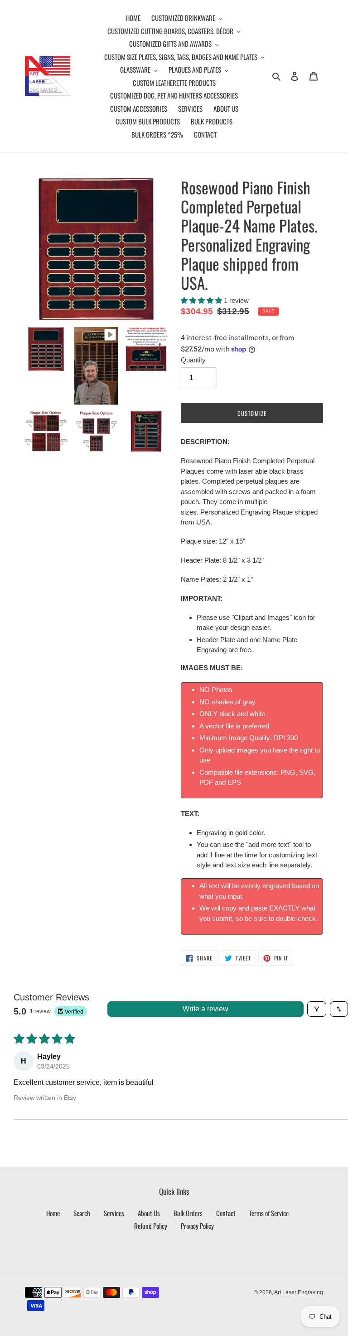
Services (114, 1213)
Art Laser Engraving (298, 1292)
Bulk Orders (188, 1213)
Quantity (193, 360)
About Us (149, 1213)
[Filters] (316, 1009)
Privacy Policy (197, 1226)
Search (81, 1213)
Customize (251, 413)
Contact (226, 1213)
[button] (202, 300)
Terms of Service (269, 1213)
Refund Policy (150, 1226)
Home (53, 1213)
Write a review (205, 1009)
